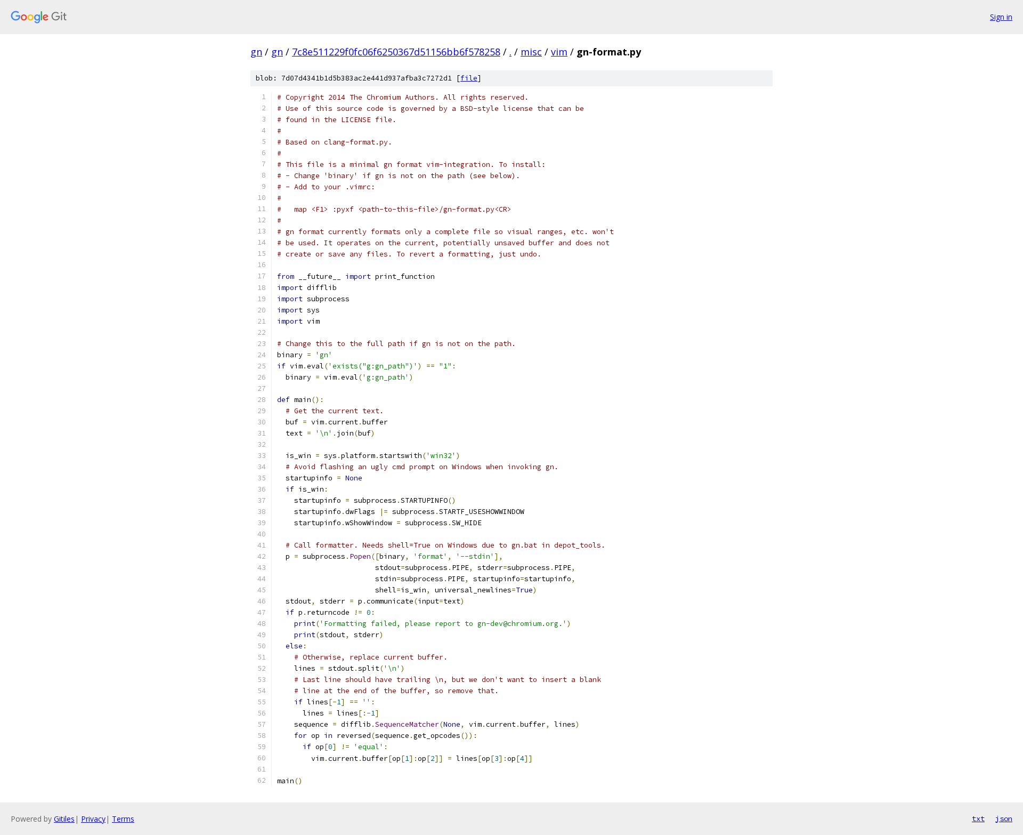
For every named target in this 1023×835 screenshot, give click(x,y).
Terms (123, 819)
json (1003, 818)
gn (256, 51)
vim (559, 51)
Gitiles (64, 819)
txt (978, 818)
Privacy (93, 819)
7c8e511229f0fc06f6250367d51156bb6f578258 (396, 51)
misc (531, 51)
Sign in (1001, 17)
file (468, 78)
